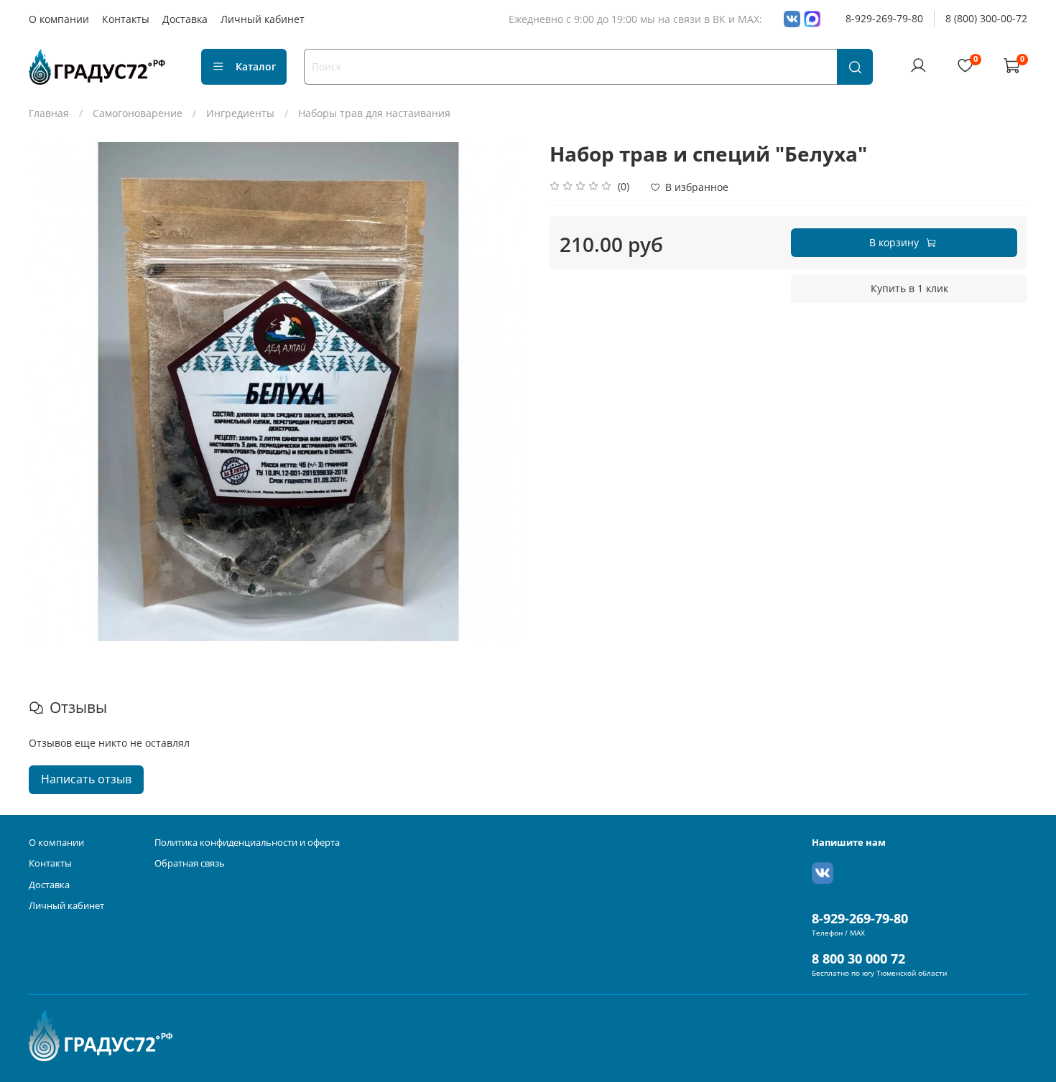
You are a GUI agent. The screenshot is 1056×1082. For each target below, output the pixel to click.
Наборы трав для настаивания (374, 113)
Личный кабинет (263, 19)
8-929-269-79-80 (884, 18)
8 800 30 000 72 (858, 958)
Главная (49, 113)
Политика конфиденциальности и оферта (247, 842)
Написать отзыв (86, 779)
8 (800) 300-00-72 (986, 18)
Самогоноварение (137, 113)
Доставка (185, 19)
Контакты (125, 19)
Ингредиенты (240, 113)
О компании (59, 19)
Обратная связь (189, 863)
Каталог (256, 66)
